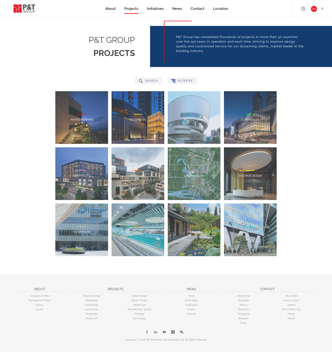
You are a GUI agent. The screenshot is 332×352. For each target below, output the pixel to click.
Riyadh (291, 318)
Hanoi (291, 313)
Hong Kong (243, 295)
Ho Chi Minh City (291, 309)
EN (314, 9)
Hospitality (91, 313)
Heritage (139, 313)
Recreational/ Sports (139, 309)
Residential (91, 300)
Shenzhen (243, 309)
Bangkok (243, 318)
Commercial (91, 309)
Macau (243, 304)
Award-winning (91, 295)
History (39, 304)
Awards (191, 313)
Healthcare (139, 304)
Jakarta (291, 304)
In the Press (191, 300)
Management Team (39, 300)
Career (39, 309)
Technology (139, 318)
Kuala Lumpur (291, 300)
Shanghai (243, 300)
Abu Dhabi (291, 295)
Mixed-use (91, 318)
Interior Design (139, 300)
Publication (191, 304)
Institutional (91, 304)
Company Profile (39, 295)
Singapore (243, 313)
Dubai (243, 322)
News (191, 295)
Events (191, 309)
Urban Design (139, 295)
